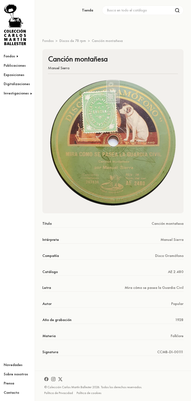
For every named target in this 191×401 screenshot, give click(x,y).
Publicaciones (15, 65)
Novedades (13, 364)
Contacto (11, 392)
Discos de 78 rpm (72, 40)
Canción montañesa (107, 40)
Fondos (48, 40)
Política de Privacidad (58, 393)
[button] (17, 56)
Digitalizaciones (17, 83)
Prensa (9, 383)
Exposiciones (14, 74)
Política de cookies (89, 393)
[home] (13, 25)
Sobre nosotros (16, 374)
